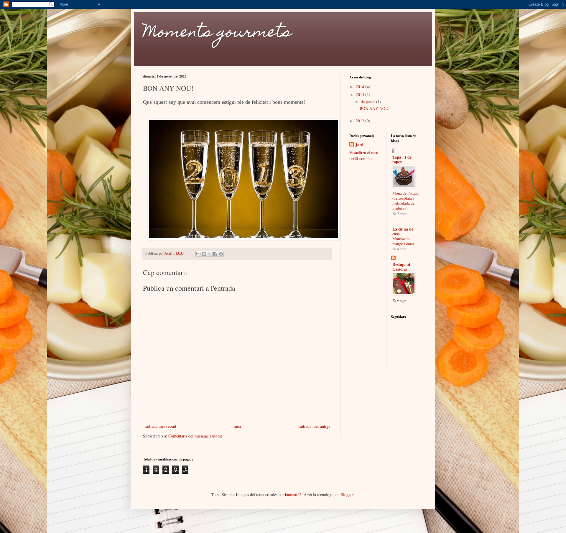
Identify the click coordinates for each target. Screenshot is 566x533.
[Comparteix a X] (210, 254)
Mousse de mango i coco (403, 241)
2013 (360, 94)
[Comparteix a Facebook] (215, 254)
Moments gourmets (217, 33)
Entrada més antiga (314, 426)
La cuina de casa (402, 231)
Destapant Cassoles (401, 266)
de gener (368, 101)
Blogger (346, 494)
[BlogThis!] (204, 254)
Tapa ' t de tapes (402, 159)
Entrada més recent (160, 426)
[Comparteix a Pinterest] (221, 254)
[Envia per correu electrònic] (198, 254)
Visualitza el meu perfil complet (363, 155)
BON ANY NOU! (375, 108)
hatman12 (293, 494)
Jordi (360, 145)
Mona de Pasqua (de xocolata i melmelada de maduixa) (405, 200)
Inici (237, 426)
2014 (360, 86)
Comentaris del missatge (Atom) (195, 436)
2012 (360, 121)
